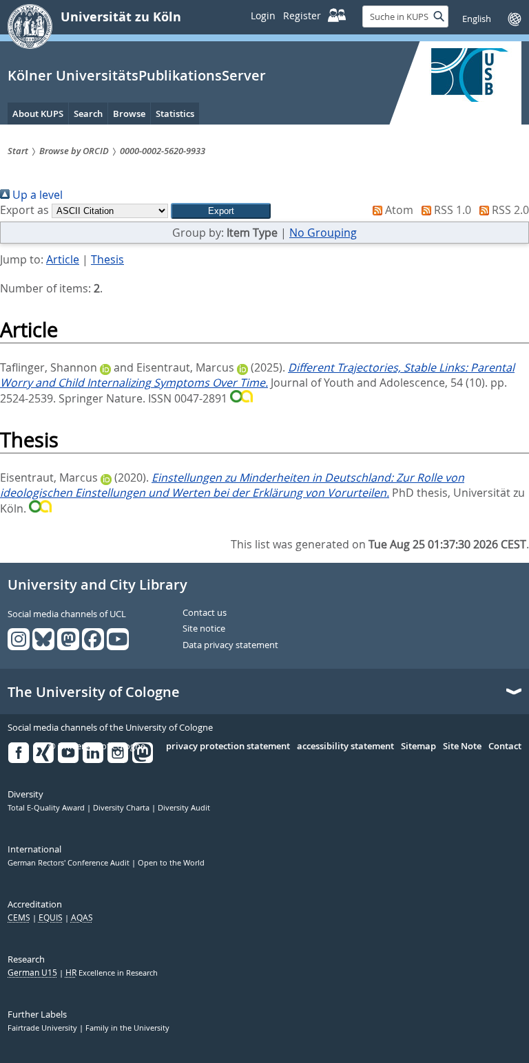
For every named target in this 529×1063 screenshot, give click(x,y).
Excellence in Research (111, 973)
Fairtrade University (43, 1028)
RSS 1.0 (451, 209)
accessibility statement (345, 746)
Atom (397, 209)
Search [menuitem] (88, 113)
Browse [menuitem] (129, 113)
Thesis (107, 259)
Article (62, 259)
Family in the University (127, 1028)
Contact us (205, 613)
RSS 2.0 (509, 209)
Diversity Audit (184, 808)
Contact (504, 746)
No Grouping (323, 232)
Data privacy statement (230, 645)
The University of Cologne (94, 692)
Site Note (462, 746)
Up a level (36, 194)
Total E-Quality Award (47, 808)
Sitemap (418, 746)
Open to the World (171, 863)
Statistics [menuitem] (175, 113)
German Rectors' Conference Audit (70, 863)
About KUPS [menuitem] (37, 113)
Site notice (204, 628)
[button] (221, 211)
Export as (24, 209)
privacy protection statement (228, 746)
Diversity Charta (122, 808)
